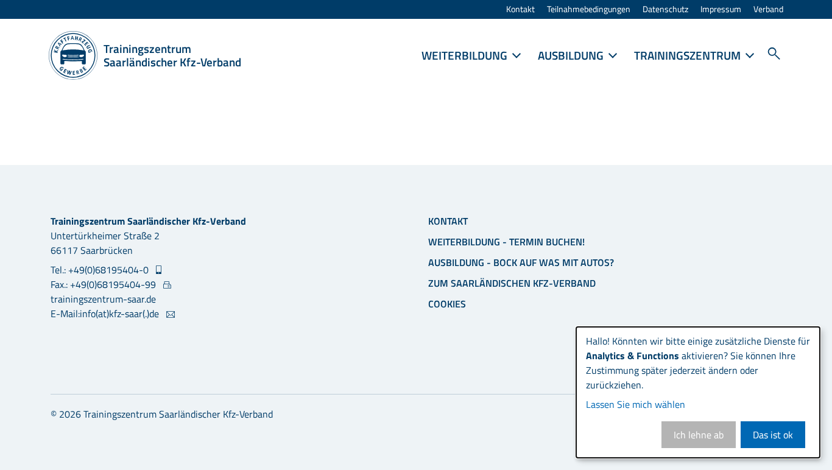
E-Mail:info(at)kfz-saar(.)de (106, 313)
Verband (768, 9)
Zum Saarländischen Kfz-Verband (512, 283)
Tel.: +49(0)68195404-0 (101, 269)
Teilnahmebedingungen (588, 9)
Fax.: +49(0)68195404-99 (104, 284)
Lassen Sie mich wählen (635, 404)
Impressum (720, 9)
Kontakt (520, 9)
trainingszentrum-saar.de (103, 299)
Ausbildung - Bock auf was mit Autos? (521, 262)
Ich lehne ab (699, 434)
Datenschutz (665, 9)
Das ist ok (773, 434)
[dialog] (698, 392)
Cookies (447, 303)
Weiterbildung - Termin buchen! (506, 241)
